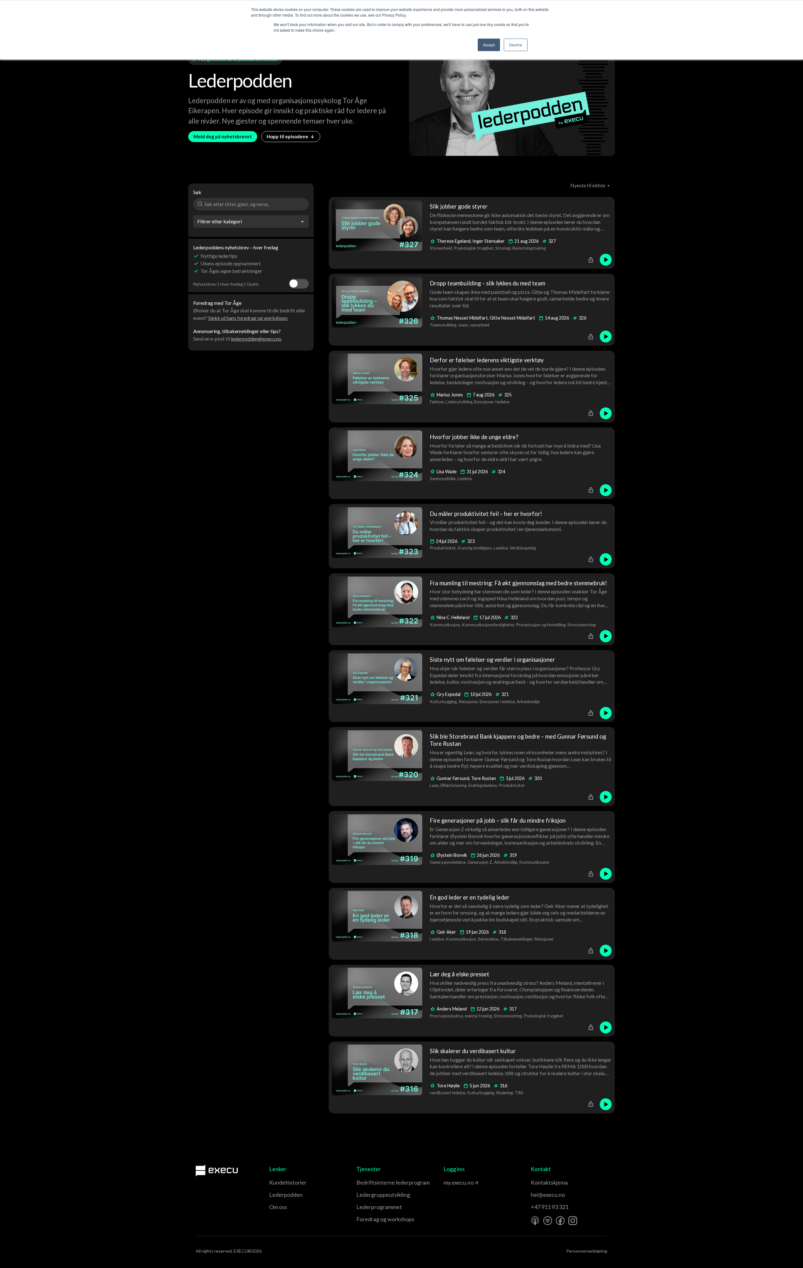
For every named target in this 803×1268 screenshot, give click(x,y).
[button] (590, 185)
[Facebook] (560, 1232)
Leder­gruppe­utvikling (383, 1206)
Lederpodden (286, 1206)
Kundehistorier (287, 1194)
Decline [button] (515, 44)
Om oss (278, 1218)
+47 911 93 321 (549, 1218)
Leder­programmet (379, 1218)
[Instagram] (572, 1232)
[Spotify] (547, 1232)
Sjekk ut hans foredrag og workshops (248, 318)
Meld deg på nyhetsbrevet (223, 136)
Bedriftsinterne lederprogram (393, 1194)
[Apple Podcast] (535, 1232)
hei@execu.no (548, 1206)
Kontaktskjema (549, 1194)
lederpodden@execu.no (256, 339)
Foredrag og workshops (385, 1231)
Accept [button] (489, 44)
